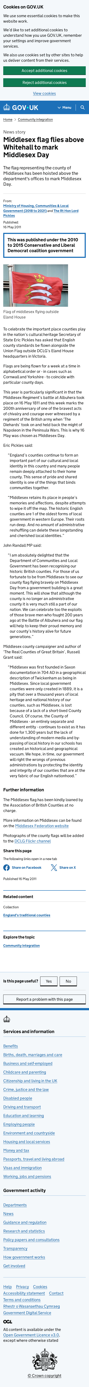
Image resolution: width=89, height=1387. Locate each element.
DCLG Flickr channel (32, 841)
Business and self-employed (27, 1063)
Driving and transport (22, 1106)
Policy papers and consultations (31, 1239)
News (8, 1213)
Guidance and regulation (24, 1222)
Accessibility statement (24, 1293)
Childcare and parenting (24, 1072)
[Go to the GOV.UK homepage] (20, 107)
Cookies (40, 1286)
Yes (51, 981)
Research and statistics (24, 1231)
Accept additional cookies (44, 70)
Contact (56, 1293)
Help (7, 1286)
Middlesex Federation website (42, 825)
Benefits (10, 1046)
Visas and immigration (22, 1167)
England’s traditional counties (26, 915)
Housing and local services (26, 1141)
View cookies (44, 93)
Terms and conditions (22, 1299)
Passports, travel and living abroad (33, 1159)
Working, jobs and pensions (27, 1176)
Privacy (22, 1286)
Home (7, 119)
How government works (24, 1257)
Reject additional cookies (44, 82)
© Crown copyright (44, 1375)
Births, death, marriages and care (32, 1054)
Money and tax (16, 1150)
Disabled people (17, 1098)
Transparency (15, 1248)
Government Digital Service (27, 1312)
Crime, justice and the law (26, 1089)
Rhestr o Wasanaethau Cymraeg (31, 1306)
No (71, 981)
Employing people (19, 1124)
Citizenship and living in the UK (30, 1080)
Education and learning (23, 1115)
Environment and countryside (29, 1132)
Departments (15, 1204)
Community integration (35, 119)
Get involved (14, 1265)
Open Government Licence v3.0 (31, 1334)
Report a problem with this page (44, 999)
